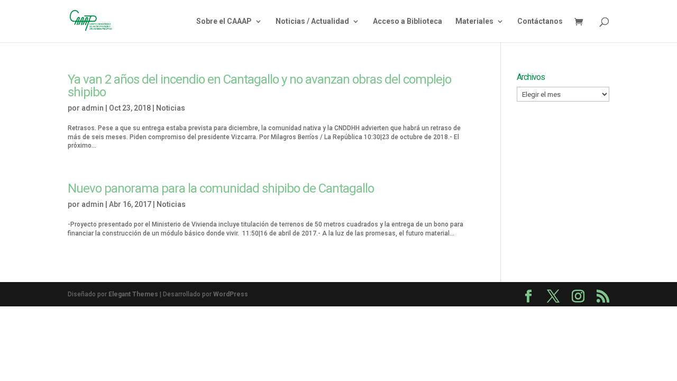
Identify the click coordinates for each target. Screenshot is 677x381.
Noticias (170, 108)
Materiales (474, 21)
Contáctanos (540, 21)
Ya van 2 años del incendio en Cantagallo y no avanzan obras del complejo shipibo (259, 85)
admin (92, 108)
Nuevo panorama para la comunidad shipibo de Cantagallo (221, 188)
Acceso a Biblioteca (407, 21)
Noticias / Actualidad (312, 21)
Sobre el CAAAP (224, 21)
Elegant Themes (133, 294)
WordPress (230, 294)
